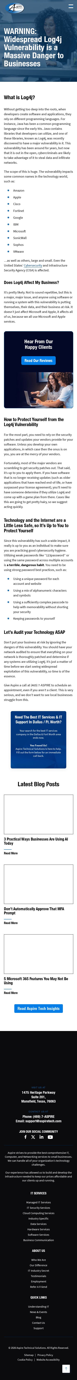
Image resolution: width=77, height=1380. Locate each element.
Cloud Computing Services (38, 1213)
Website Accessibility (48, 1359)
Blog (38, 1317)
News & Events (38, 1312)
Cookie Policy (25, 1359)
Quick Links (38, 1297)
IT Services (38, 1193)
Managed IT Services (38, 1202)
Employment (38, 1281)
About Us (38, 1251)
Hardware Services (38, 1229)
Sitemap (28, 1355)
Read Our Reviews (38, 360)
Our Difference (38, 1265)
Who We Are (38, 1260)
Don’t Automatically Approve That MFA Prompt (34, 911)
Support (38, 1328)
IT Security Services (38, 1207)
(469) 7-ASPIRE (44, 1116)
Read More (11, 853)
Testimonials (38, 1276)
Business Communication (38, 1240)
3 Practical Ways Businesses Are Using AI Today (36, 841)
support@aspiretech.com (43, 1121)
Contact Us (38, 1322)
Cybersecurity (33, 265)
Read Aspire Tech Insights (39, 1008)
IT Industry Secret (38, 1270)
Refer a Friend (38, 1287)
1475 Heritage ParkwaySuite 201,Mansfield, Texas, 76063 (38, 1096)
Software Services (38, 1234)
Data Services (38, 1224)
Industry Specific (38, 1218)
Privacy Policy (45, 1355)
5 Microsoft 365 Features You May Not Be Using (36, 981)
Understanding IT (38, 1306)
